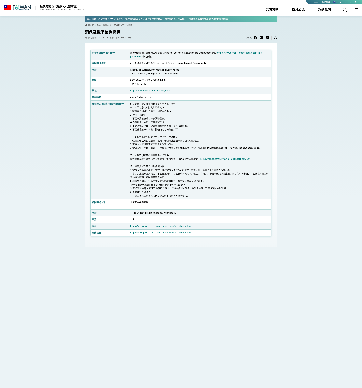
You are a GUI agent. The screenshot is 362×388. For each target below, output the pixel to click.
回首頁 (91, 25)
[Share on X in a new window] (267, 38)
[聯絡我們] (340, 2)
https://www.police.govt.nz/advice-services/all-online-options (161, 226)
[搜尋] (345, 10)
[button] (89, 18)
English (316, 2)
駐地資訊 (298, 10)
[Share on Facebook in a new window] (255, 38)
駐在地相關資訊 (104, 25)
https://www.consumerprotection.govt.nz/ (151, 90)
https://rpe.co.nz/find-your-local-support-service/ (225, 159)
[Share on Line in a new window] (261, 38)
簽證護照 (272, 10)
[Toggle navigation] (356, 10)
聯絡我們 (324, 10)
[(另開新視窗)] (334, 2)
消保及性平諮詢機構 (123, 25)
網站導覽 (326, 2)
